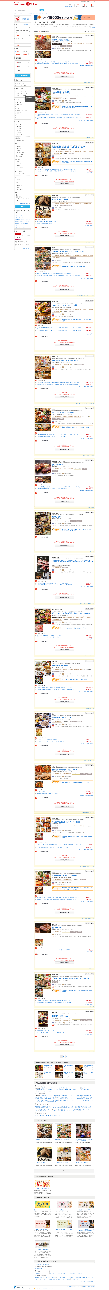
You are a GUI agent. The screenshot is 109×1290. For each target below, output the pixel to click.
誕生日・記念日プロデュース (23, 221)
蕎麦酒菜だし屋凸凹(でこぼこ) (62, 717)
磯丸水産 (54, 1277)
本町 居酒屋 (37, 1273)
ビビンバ (58, 1110)
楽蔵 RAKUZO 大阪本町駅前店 (43, 1139)
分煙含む (21, 163)
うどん (79, 1107)
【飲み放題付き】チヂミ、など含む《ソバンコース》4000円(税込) (52, 583)
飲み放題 (19, 126)
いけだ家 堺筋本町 (90, 1006)
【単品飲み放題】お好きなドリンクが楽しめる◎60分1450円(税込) (52, 488)
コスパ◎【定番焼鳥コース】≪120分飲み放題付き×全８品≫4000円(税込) (54, 273)
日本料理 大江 (91, 1051)
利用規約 (84, 1286)
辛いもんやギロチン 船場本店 (63, 412)
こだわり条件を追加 (23, 203)
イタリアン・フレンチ (75, 1088)
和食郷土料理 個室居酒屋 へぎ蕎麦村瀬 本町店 (68, 147)
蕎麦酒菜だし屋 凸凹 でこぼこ (88, 760)
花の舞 (68, 1279)
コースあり (19, 130)
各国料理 (55, 1089)
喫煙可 (18, 165)
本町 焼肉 (58, 1273)
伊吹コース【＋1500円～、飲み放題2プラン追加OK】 (49, 635)
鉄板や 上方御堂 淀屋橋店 (61, 40)
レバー (37, 1109)
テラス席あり (20, 156)
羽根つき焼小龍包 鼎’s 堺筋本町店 (65, 360)
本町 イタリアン (45, 1273)
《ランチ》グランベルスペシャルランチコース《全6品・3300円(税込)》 (53, 950)
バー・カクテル (72, 1089)
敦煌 (54, 1279)
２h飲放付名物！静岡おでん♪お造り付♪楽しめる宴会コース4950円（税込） (54, 1002)
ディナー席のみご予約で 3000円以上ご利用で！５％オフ (75, 679)
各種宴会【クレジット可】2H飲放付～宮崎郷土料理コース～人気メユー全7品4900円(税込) (58, 897)
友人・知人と (19, 102)
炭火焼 (40, 1110)
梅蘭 (41, 1277)
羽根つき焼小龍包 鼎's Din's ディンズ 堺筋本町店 (84, 403)
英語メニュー (48, 1100)
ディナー (19, 51)
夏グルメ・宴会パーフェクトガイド (42, 1210)
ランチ (25, 51)
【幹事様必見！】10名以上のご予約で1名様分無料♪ (73, 266)
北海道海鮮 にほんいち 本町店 (62, 1139)
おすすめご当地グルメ (21, 227)
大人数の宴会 (19, 115)
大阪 (33, 13)
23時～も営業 (40, 1098)
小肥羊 (44, 1279)
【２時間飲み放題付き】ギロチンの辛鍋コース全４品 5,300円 (51, 436)
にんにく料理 (64, 1107)
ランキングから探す (39, 1115)
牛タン (49, 1110)
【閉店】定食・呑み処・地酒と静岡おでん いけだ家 (70, 978)
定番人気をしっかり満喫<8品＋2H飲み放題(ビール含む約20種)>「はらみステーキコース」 (58, 63)
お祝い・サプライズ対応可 (23, 199)
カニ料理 (38, 1107)
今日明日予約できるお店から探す (53, 1115)
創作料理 (60, 1088)
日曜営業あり (20, 197)
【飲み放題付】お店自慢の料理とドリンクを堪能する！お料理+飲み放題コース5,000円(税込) (58, 487)
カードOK (19, 195)
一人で (18, 108)
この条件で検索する (22, 75)
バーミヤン (73, 1279)
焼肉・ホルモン (87, 1088)
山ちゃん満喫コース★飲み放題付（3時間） (47, 221)
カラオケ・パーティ (63, 1089)
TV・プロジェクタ (71, 1098)
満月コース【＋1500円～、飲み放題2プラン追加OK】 (49, 637)
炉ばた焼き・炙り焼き (66, 1110)
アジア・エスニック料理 (46, 1089)
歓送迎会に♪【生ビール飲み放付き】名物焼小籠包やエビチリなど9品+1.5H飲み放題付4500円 (58, 384)
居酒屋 (60, 24)
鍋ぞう (78, 1279)
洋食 (67, 1088)
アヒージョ (84, 1107)
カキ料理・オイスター (55, 1107)
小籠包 (80, 1110)
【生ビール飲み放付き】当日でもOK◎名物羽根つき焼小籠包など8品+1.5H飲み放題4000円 (58, 382)
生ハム (82, 1106)
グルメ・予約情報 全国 (27, 13)
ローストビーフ (61, 1109)
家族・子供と (19, 104)
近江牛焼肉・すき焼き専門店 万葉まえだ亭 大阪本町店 (71, 613)
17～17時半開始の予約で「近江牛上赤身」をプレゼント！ (75, 628)
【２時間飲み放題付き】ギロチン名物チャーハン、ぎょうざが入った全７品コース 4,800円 (58, 434)
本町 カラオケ (72, 1273)
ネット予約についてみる (24, 248)
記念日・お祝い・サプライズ (23, 110)
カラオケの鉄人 (70, 1277)
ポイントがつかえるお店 (22, 93)
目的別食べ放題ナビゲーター (23, 219)
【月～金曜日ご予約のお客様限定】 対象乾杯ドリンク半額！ (76, 782)
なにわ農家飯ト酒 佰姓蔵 (60, 92)
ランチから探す (38, 1268)
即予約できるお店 (20, 83)
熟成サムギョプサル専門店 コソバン (87, 603)
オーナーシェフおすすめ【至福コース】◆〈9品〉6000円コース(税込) (53, 847)
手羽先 (89, 1107)
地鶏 (80, 1109)
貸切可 (42, 1100)
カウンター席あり (21, 152)
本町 (73, 26)
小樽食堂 (58, 1279)
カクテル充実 (20, 189)
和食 (63, 24)
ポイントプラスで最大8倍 (43, 1188)
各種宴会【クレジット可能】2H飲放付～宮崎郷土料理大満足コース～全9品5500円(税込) (57, 899)
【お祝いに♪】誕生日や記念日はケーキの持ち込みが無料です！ (76, 427)
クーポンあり (20, 179)
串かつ (44, 1110)
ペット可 (82, 1100)
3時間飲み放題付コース (42, 792)
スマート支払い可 (21, 173)
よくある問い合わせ (67, 2)
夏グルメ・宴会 (20, 215)
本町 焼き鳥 (79, 1273)
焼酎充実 (19, 187)
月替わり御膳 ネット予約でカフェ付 (45, 1030)
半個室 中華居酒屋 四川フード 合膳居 (66, 822)
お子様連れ (55, 1100)
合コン (18, 117)
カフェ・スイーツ (41, 1091)
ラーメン (79, 1089)
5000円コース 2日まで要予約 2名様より (47, 739)
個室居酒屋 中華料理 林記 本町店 (64, 770)
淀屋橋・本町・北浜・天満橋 (41, 13)
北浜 (79, 26)
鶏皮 (37, 1110)
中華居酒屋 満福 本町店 (60, 665)
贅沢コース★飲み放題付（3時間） (45, 223)
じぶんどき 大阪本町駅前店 (61, 1162)
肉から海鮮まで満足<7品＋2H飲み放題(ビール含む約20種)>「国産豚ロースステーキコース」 (58, 62)
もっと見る (92, 27)
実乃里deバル (57, 928)
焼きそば (74, 1106)
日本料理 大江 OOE (60, 1016)
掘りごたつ (19, 148)
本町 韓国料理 (64, 1273)
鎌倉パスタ (84, 1277)
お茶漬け (43, 1107)
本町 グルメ (50, 13)
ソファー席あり (20, 154)
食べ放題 (19, 128)
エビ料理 (44, 1106)
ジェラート (75, 1110)
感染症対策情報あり (21, 140)
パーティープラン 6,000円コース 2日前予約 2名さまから (51, 741)
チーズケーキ (69, 1109)
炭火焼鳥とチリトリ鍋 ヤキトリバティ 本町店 (68, 251)
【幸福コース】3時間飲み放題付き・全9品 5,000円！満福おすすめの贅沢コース (55, 689)
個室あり (19, 146)
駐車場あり (87, 1100)
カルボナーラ (88, 1109)
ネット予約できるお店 (21, 85)
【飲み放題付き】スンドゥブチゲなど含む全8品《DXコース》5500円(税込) (54, 584)
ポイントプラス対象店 (21, 95)
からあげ (49, 1106)
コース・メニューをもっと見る (86, 65)
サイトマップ (70, 1286)
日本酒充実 (19, 185)
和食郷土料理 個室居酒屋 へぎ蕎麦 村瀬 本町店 (85, 189)
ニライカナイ (78, 1277)
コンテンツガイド (77, 2)
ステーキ (68, 1106)
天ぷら (78, 1106)
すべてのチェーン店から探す (87, 1281)
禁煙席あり (86, 1095)
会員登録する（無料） (69, 6)
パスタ (86, 1106)
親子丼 (53, 1110)
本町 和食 (52, 1273)
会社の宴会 (19, 112)
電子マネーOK (77, 1097)
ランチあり (19, 132)
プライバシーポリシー (77, 1286)
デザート (63, 1106)
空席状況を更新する (64, 76)
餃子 (91, 1106)
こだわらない (38, 1106)
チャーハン (42, 1109)
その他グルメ (49, 1091)
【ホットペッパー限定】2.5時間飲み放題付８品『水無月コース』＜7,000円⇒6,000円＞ (57, 171)
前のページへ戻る (18, 13)
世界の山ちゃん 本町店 (60, 199)
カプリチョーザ (46, 1277)
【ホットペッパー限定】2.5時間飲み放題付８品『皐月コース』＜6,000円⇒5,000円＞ (56, 169)
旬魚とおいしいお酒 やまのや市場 (64, 305)
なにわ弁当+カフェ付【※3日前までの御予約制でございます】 (52, 1032)
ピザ (47, 1107)
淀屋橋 (76, 26)
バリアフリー (75, 1100)
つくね (47, 1109)
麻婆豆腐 (76, 1109)
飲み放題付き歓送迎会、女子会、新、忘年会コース (49, 793)
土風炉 (63, 1277)
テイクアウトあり (21, 134)
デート (18, 106)
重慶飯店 (37, 1277)
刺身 (76, 1107)
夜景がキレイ (63, 1098)
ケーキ (55, 1109)
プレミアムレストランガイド (42, 1249)
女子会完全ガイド (20, 217)
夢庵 (41, 1279)
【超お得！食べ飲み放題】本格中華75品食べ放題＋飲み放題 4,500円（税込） (55, 687)
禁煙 (18, 162)
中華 (66, 24)
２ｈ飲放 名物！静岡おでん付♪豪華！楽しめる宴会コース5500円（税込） (54, 1000)
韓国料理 (38, 1089)
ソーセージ (70, 1107)
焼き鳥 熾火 (56, 517)
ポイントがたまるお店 (21, 91)
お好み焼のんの (57, 465)
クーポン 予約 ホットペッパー (89, 2)
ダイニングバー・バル (51, 1088)
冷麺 (83, 1109)
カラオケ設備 (80, 1098)
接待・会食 (19, 113)
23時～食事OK (48, 1098)
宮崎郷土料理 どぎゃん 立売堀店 (64, 875)
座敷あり (19, 150)
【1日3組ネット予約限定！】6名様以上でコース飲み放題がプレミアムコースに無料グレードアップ (77, 888)
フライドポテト (56, 1106)
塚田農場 (50, 1279)
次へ (67, 1056)
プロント (59, 1277)
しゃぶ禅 (63, 1279)
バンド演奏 (86, 1098)
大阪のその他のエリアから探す (42, 1264)
